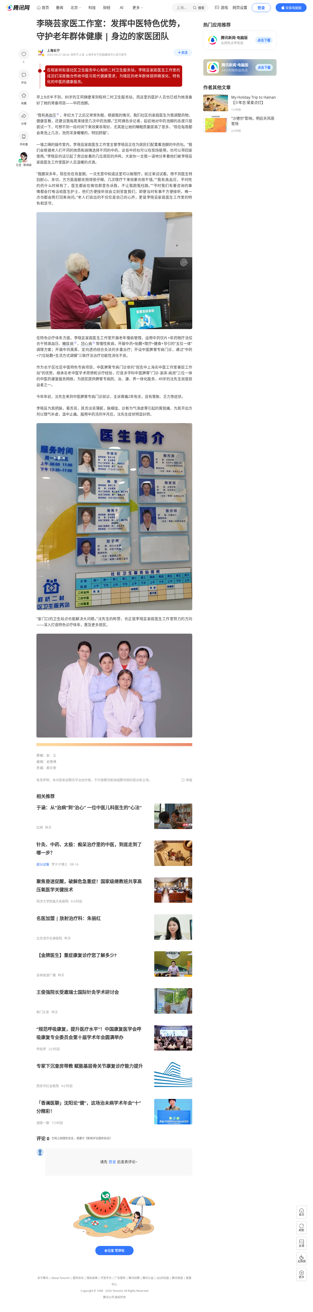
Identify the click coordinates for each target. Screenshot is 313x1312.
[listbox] (114, 959)
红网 (39, 827)
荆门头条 (42, 1012)
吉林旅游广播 (46, 975)
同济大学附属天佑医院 (52, 901)
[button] (264, 40)
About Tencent (60, 1278)
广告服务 (120, 1278)
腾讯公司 (108, 1297)
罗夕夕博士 (60, 864)
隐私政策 (92, 1278)
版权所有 (120, 1297)
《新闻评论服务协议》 (98, 1138)
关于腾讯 (42, 1278)
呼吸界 (41, 1049)
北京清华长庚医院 (49, 938)
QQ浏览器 (162, 1278)
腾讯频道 (177, 1278)
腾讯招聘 (134, 1278)
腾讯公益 (148, 1278)
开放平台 (106, 1278)
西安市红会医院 (47, 1085)
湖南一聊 (42, 1122)
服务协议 (78, 1278)
